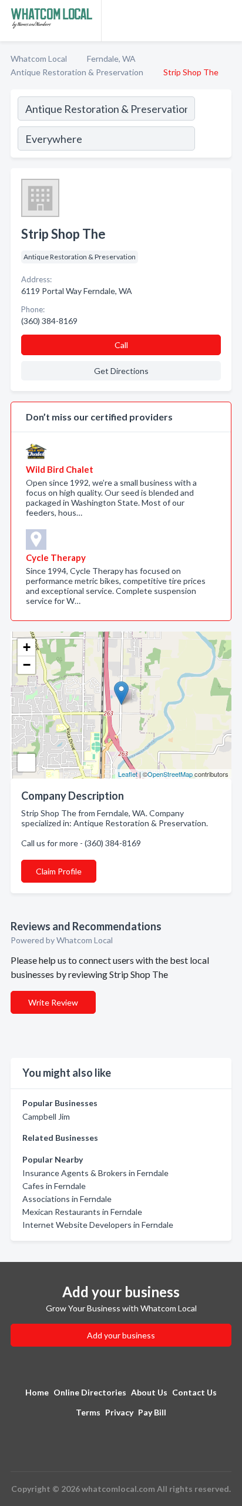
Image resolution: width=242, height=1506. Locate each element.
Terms (88, 1412)
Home (37, 1392)
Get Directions (121, 371)
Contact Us (194, 1392)
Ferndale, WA (111, 59)
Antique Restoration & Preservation (77, 72)
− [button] (27, 664)
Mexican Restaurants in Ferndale (82, 1212)
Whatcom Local (39, 59)
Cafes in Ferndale (54, 1186)
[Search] (212, 125)
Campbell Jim (46, 1116)
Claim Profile (59, 871)
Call (121, 345)
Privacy (119, 1412)
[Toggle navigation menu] (226, 20)
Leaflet (127, 774)
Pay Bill (152, 1412)
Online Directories (89, 1392)
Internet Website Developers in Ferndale (97, 1225)
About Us (149, 1392)
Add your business (121, 1335)
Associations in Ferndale (67, 1199)
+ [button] (27, 647)
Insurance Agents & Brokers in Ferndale (95, 1173)
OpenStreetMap (170, 774)
